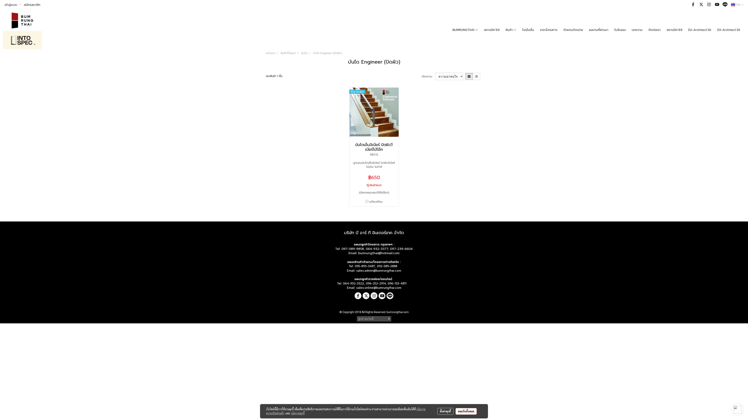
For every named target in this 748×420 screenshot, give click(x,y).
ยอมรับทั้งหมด (466, 411)
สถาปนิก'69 (491, 29)
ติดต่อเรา (654, 29)
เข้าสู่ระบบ (10, 4)
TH (738, 4)
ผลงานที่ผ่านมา (598, 29)
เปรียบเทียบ (376, 202)
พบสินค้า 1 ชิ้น (274, 76)
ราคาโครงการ (548, 29)
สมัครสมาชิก (32, 4)
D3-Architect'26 (728, 29)
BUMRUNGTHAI (464, 29)
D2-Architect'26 (699, 29)
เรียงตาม (428, 76)
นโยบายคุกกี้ (298, 413)
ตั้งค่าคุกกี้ (445, 411)
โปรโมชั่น (528, 29)
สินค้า (509, 29)
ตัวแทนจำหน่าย (573, 29)
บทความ (637, 29)
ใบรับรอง (620, 29)
